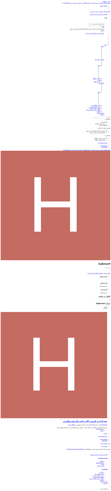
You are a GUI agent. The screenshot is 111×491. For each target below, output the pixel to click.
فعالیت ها (101, 83)
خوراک (105, 433)
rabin (93, 424)
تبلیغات (102, 114)
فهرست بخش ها (99, 59)
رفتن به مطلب (106, 1)
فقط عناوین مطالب (99, 140)
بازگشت (101, 461)
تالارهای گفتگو (97, 78)
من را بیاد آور (100, 29)
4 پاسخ (102, 430)
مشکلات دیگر (71, 424)
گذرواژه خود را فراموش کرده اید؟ (95, 33)
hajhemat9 (104, 424)
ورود (102, 30)
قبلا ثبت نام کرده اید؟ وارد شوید (98, 14)
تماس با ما (104, 446)
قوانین (99, 80)
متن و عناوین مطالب (99, 138)
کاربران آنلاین (97, 81)
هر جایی (103, 122)
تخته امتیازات (100, 113)
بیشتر (105, 44)
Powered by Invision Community (75, 449)
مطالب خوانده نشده (95, 108)
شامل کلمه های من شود (97, 132)
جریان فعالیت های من (95, 107)
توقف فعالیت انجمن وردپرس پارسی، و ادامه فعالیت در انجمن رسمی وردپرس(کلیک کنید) (86, 3)
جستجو (99, 111)
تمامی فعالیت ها (96, 105)
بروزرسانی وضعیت (100, 123)
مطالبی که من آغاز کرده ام (93, 110)
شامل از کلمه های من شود (95, 131)
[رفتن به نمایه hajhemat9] (54, 417)
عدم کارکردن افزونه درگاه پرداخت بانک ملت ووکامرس (85, 421)
